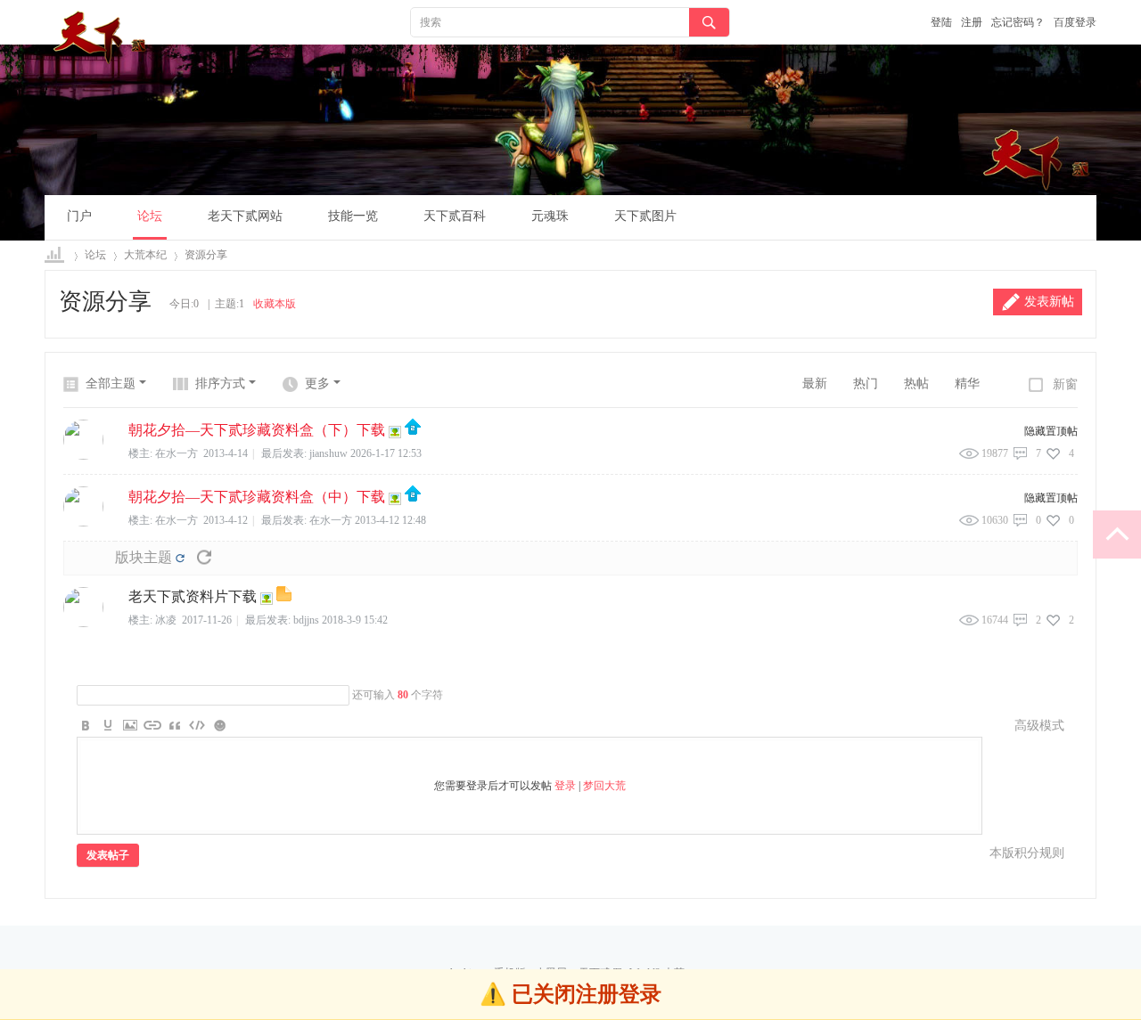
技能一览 (353, 216)
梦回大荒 (604, 785)
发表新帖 (1049, 301)
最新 (814, 383)
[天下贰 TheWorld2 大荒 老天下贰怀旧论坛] (102, 37)
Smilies (219, 725)
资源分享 (206, 255)
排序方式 (220, 383)
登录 (565, 785)
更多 (317, 383)
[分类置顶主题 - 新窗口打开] (413, 431)
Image (130, 725)
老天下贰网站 (245, 216)
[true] (709, 22)
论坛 (149, 216)
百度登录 (1075, 22)
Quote (175, 725)
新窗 (1065, 384)
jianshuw (328, 453)
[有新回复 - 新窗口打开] (283, 598)
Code (197, 725)
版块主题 (143, 557)
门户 (79, 216)
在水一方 (330, 520)
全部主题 (110, 383)
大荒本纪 (145, 255)
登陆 (941, 22)
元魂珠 (550, 216)
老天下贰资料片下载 (192, 596)
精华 (967, 383)
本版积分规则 (1026, 853)
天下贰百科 (454, 216)
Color (108, 725)
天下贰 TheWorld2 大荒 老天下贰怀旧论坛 (56, 255)
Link (152, 725)
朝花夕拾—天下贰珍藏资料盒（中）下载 (256, 496)
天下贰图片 (645, 216)
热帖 (916, 383)
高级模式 (1039, 725)
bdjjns (306, 620)
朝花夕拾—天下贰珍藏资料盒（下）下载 (256, 429)
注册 (971, 22)
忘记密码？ (1018, 22)
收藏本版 (274, 304)
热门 (865, 383)
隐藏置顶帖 (1051, 431)
